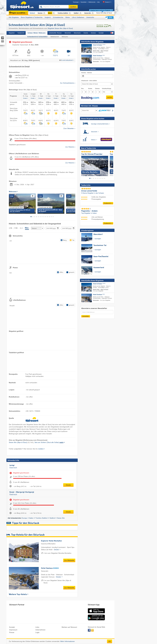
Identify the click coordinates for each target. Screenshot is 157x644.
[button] (90, 97)
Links (37, 627)
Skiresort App (94, 605)
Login (37, 632)
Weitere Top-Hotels (18, 594)
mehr (61, 442)
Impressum (13, 630)
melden (41, 449)
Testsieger (76, 2)
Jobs (98, 2)
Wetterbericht (54, 37)
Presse (11, 632)
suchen (109, 97)
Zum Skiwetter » (69, 128)
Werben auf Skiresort (69, 627)
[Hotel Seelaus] (86, 59)
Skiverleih (68, 33)
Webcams (65, 37)
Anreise (93, 33)
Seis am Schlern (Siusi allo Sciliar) (46, 442)
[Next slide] (73, 203)
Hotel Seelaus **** (99, 55)
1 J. (21, 228)
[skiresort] (21, 5)
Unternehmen (40, 630)
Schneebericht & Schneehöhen (37, 37)
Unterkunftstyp (106, 88)
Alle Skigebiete (14, 17)
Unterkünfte (90, 17)
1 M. (10, 228)
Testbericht (20, 33)
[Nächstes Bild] (111, 165)
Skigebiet (11, 33)
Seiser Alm (61, 518)
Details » (25, 98)
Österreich (13, 468)
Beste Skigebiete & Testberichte (31, 17)
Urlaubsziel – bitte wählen (89, 80)
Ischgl (11, 465)
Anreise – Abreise (86, 72)
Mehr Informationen (67, 641)
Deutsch (107, 2)
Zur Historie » (70, 147)
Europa (24, 518)
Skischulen (77, 33)
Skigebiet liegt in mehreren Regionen (100, 10)
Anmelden (85, 316)
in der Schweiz (99, 193)
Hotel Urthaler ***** (99, 45)
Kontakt (101, 33)
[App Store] (96, 613)
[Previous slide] (10, 203)
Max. (27, 228)
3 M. (16, 228)
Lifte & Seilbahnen (78, 17)
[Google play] (96, 620)
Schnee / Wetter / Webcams (37, 33)
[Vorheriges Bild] (83, 165)
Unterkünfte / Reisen (55, 33)
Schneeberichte (58, 17)
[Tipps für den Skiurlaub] (109, 17)
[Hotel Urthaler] (86, 48)
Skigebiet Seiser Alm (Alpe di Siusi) (60, 28)
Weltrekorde (91, 2)
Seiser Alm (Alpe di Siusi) (18, 442)
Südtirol (52, 518)
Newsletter (84, 2)
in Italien (94, 213)
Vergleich (48, 17)
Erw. (82, 88)
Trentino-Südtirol (41, 518)
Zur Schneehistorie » (67, 83)
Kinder (90, 88)
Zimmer (97, 88)
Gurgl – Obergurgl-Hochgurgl (21, 492)
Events (86, 33)
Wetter (67, 17)
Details (68, 485)
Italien (31, 518)
